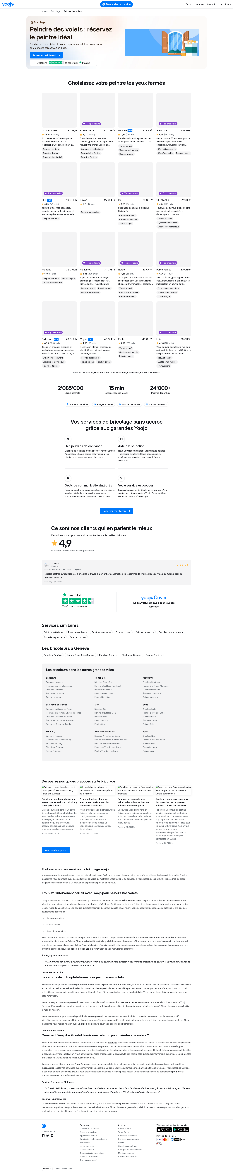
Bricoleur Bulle (149, 709)
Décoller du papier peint (171, 632)
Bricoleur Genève (53, 655)
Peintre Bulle (148, 724)
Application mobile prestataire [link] (93, 1139)
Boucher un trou (78, 637)
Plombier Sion (101, 716)
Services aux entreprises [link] (129, 1139)
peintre (134, 1006)
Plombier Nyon (149, 743)
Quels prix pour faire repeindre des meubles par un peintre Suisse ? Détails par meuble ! (172, 802)
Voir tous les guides (55, 850)
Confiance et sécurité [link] (127, 1135)
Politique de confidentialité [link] (130, 1149)
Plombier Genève (108, 655)
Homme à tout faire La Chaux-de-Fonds (63, 713)
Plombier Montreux (151, 690)
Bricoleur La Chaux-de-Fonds (59, 709)
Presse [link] (121, 1142)
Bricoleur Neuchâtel (103, 682)
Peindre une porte (145, 632)
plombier (176, 1071)
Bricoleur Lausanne (54, 682)
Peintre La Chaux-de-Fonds (58, 724)
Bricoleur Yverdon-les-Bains (107, 736)
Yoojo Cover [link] (123, 1132)
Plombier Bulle (149, 716)
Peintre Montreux (150, 697)
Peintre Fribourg (53, 751)
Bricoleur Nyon (149, 736)
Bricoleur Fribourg (54, 736)
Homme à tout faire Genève (80, 655)
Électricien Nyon (150, 747)
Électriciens (133, 372)
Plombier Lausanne (54, 690)
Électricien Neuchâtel (104, 693)
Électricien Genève (131, 655)
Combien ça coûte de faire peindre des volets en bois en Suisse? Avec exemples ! (133, 802)
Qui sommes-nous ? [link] (88, 1160)
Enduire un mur (123, 632)
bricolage (112, 1042)
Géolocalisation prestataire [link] (92, 1153)
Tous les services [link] (64, 1168)
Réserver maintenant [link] (44, 55)
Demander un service (118, 4)
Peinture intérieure (101, 632)
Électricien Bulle (150, 720)
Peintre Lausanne (53, 697)
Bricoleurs (88, 372)
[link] (44, 1126)
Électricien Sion (101, 720)
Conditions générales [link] (127, 1146)
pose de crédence (80, 948)
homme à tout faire (76, 1064)
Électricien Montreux (152, 693)
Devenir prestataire (195, 4)
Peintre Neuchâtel (103, 697)
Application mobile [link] (88, 1135)
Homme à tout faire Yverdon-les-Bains (112, 740)
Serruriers (155, 372)
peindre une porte (172, 904)
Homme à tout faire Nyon (154, 740)
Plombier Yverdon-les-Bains (107, 743)
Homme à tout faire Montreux (156, 686)
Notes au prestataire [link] (89, 1156)
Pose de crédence (77, 632)
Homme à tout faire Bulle (154, 713)
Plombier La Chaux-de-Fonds (59, 716)
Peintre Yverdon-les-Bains (106, 751)
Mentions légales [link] (126, 1153)
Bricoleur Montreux (151, 682)
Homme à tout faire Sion (105, 713)
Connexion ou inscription (219, 4)
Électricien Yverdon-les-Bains (108, 747)
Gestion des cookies (127, 1156)
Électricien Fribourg (55, 747)
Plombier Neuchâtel (103, 690)
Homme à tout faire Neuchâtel (108, 686)
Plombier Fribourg (54, 743)
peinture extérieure (130, 1002)
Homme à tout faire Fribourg (58, 740)
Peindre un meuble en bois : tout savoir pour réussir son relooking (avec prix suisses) (59, 802)
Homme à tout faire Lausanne (59, 686)
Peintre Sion (100, 724)
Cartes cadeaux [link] (87, 1149)
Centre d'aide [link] (124, 1128)
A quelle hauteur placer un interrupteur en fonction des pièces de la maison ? (94, 802)
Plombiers (121, 372)
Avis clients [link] (85, 1142)
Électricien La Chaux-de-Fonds (60, 720)
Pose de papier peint (54, 637)
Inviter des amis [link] (87, 1146)
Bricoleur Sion (101, 709)
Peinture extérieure (53, 632)
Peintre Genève (154, 655)
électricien (86, 1023)
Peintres (144, 372)
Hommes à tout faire (104, 372)
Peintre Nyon (148, 751)
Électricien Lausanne (55, 693)
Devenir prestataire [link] (88, 1132)
